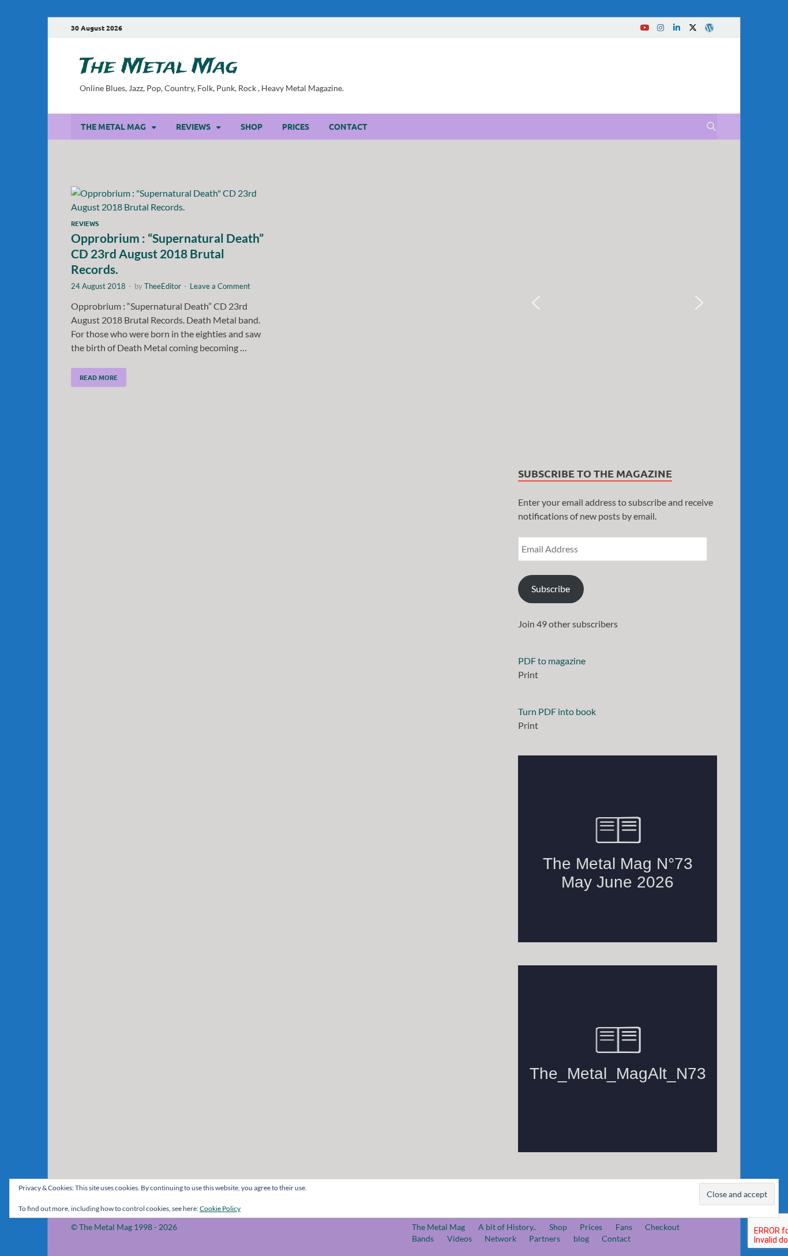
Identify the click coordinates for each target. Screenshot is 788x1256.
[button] (536, 303)
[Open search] (711, 127)
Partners (544, 1238)
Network (500, 1238)
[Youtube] (644, 27)
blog (581, 1238)
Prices (295, 126)
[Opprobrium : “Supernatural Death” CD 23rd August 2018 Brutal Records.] (171, 200)
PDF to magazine (552, 660)
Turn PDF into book (557, 711)
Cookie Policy (220, 1208)
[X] (693, 27)
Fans (624, 1227)
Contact (348, 126)
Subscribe (550, 588)
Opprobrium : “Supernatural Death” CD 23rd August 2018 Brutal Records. (167, 254)
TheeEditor (162, 286)
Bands (423, 1238)
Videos (459, 1238)
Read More (94, 375)
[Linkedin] (677, 27)
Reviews (193, 126)
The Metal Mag (159, 67)
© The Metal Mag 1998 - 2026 (124, 1227)
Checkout (662, 1227)
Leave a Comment (220, 286)
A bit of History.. (507, 1227)
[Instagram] (660, 27)
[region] (617, 303)
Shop (251, 126)
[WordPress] (709, 27)
